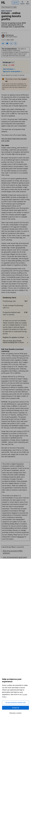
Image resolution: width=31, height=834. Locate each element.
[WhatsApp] (11, 43)
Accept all (15, 708)
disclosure (20, 537)
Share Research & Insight (9, 7)
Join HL (15, 2)
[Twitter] (15, 43)
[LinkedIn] (3, 43)
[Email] (7, 43)
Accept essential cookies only (15, 702)
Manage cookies (15, 713)
